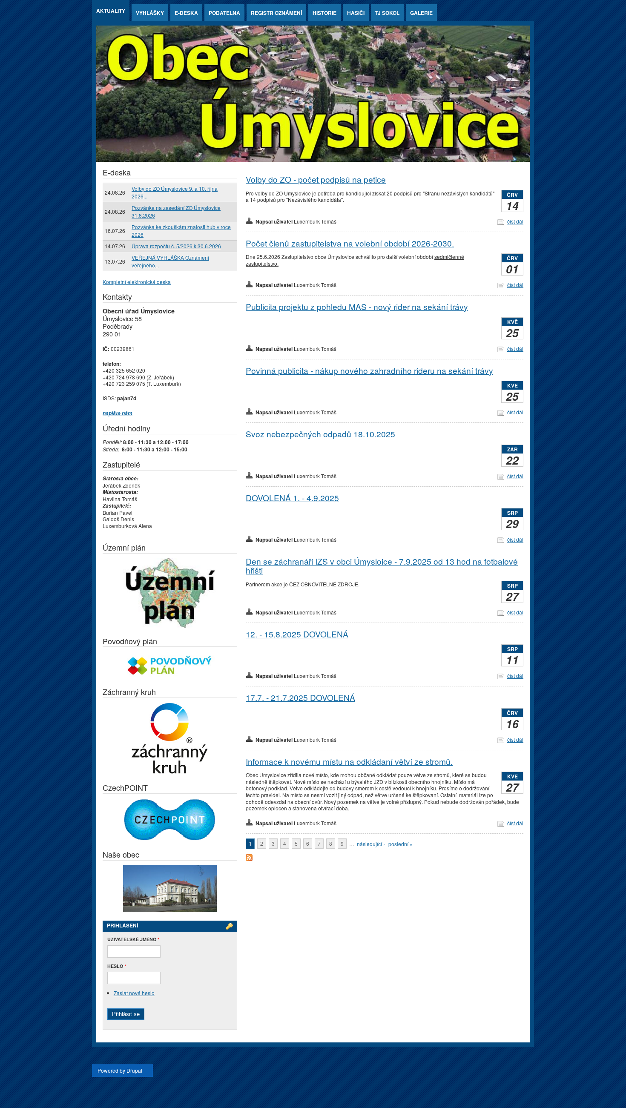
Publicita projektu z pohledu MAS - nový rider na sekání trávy (357, 306)
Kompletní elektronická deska (137, 281)
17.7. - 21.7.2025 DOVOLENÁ (300, 697)
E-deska (186, 13)
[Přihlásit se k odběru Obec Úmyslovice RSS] (249, 858)
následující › (371, 843)
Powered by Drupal (120, 1070)
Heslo (116, 966)
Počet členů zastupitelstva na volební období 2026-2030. (350, 243)
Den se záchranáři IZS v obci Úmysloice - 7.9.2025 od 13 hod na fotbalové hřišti (382, 565)
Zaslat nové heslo (134, 992)
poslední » (400, 843)
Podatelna (224, 13)
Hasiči (356, 13)
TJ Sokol (387, 13)
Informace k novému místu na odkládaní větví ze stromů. (349, 761)
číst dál (515, 221)
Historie (324, 13)
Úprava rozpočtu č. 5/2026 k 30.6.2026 (176, 246)
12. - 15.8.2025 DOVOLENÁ (297, 634)
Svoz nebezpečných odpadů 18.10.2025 (320, 433)
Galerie (421, 13)
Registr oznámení (276, 13)
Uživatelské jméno (133, 939)
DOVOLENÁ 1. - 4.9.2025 (292, 497)
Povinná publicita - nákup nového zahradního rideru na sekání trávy (369, 370)
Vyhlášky (150, 13)
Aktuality (110, 10)
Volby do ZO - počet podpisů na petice (316, 179)
